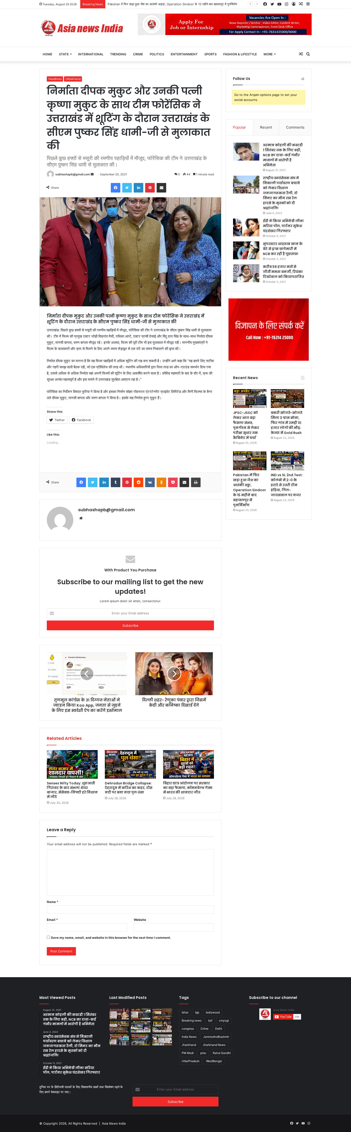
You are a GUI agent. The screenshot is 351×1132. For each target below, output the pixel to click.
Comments (295, 127)
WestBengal (214, 1061)
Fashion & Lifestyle (240, 54)
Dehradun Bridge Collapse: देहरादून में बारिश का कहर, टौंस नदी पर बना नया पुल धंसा (128, 788)
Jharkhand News (214, 1045)
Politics (157, 54)
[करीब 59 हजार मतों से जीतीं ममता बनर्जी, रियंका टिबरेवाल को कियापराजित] (246, 273)
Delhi (218, 1028)
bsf (210, 1020)
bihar (185, 1012)
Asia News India (114, 1123)
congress (188, 1028)
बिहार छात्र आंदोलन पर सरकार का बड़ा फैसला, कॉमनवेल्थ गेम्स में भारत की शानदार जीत (187, 788)
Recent (266, 127)
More (268, 54)
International (90, 54)
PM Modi (188, 1053)
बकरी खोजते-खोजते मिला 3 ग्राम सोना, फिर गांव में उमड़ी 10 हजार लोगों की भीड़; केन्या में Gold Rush (286, 422)
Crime (138, 54)
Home (47, 54)
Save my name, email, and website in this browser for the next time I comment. (111, 937)
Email (52, 920)
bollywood (213, 1012)
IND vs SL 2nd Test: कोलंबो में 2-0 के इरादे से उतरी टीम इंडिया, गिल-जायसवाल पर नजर (161, 4)
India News (189, 1036)
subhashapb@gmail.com (72, 174)
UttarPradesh (190, 1061)
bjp (197, 1012)
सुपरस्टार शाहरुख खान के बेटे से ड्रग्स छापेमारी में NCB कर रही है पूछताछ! (283, 248)
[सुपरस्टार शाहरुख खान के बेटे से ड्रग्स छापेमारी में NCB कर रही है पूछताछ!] (246, 250)
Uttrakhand (72, 79)
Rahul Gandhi (222, 1053)
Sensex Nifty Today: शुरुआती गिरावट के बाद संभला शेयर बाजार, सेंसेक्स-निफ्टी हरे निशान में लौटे (72, 790)
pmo (203, 1053)
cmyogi (224, 1020)
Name (52, 902)
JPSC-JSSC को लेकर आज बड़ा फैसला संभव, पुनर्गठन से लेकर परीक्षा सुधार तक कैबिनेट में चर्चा (246, 425)
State (64, 54)
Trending (118, 54)
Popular (239, 127)
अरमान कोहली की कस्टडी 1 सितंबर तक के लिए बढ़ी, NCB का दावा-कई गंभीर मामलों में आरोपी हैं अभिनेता (283, 155)
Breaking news (192, 1020)
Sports (210, 54)
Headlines (55, 79)
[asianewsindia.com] (82, 27)
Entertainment (184, 54)
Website (140, 920)
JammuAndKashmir (216, 1036)
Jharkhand (189, 1045)
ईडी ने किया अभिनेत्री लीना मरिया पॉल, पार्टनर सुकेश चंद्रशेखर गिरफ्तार (283, 226)
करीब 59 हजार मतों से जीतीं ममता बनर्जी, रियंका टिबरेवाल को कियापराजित (283, 271)
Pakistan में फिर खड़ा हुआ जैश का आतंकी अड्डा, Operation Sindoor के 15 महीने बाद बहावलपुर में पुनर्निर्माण (249, 490)
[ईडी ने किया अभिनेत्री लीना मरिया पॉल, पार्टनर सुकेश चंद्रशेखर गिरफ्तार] (246, 227)
